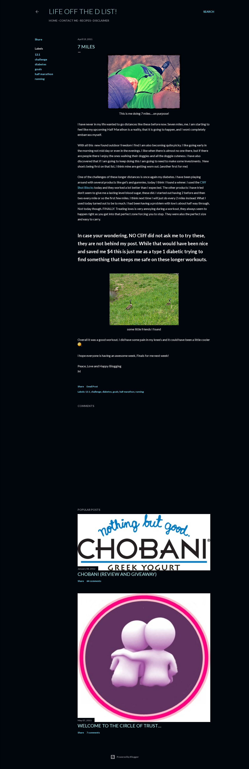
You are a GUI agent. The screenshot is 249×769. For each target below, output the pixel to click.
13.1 (37, 54)
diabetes (40, 64)
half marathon (44, 74)
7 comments (93, 732)
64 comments (94, 581)
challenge (41, 59)
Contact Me (68, 20)
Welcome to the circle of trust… (119, 725)
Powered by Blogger (128, 756)
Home (53, 20)
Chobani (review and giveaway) (117, 574)
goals (38, 69)
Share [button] (38, 39)
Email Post (92, 386)
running (40, 78)
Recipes (85, 20)
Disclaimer (101, 20)
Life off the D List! (83, 11)
